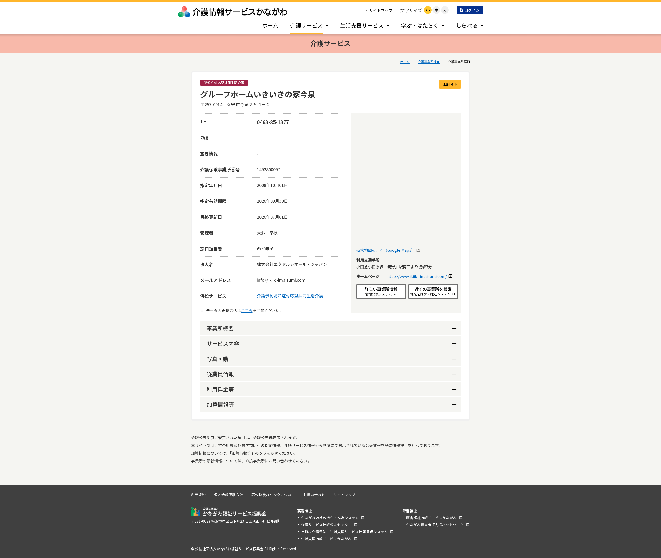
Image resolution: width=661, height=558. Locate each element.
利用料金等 (220, 389)
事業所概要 (220, 328)
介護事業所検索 (429, 61)
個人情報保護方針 (228, 494)
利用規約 (198, 494)
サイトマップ (380, 10)
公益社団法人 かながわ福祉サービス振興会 (229, 511)
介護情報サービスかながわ (233, 11)
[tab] (303, 25)
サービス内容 (223, 343)
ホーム (405, 61)
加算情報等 (220, 404)
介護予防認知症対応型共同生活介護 (290, 296)
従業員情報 (220, 374)
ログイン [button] (472, 10)
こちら (247, 310)
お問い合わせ (314, 494)
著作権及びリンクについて (273, 494)
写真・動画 (220, 359)
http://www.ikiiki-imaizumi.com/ (419, 276)
